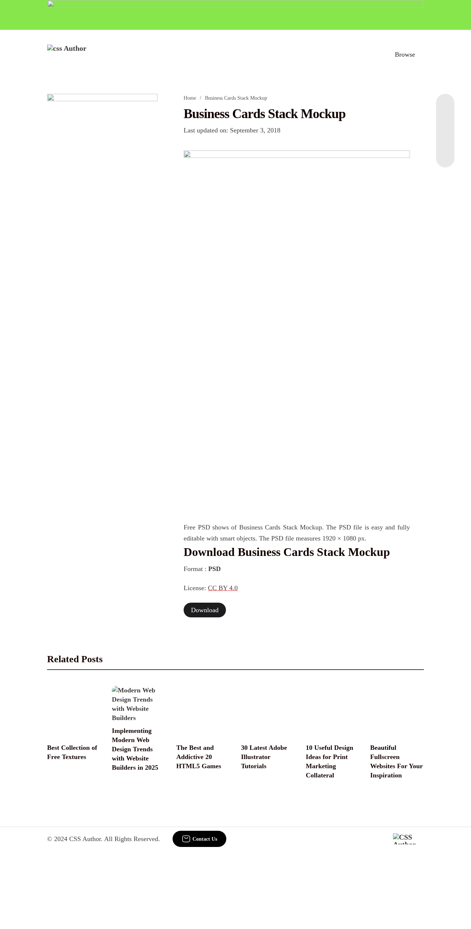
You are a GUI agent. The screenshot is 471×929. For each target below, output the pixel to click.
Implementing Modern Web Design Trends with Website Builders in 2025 (135, 749)
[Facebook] (445, 108)
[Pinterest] (445, 137)
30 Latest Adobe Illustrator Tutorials (264, 757)
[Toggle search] (373, 54)
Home (190, 98)
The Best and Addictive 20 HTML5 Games (198, 757)
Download (205, 610)
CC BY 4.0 (223, 588)
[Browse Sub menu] (421, 54)
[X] (445, 152)
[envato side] (102, 203)
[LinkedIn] (445, 123)
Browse (405, 54)
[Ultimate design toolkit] (297, 239)
